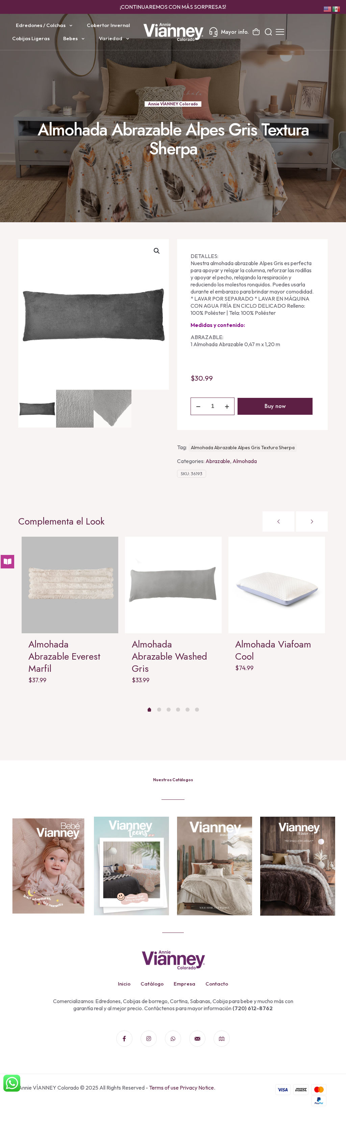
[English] (327, 8)
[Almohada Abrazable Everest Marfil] (70, 585)
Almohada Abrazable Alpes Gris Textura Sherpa (243, 447)
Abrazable (217, 461)
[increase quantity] (227, 406)
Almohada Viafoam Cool (273, 650)
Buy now (275, 406)
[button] (157, 251)
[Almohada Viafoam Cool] (276, 585)
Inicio (124, 983)
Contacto (216, 983)
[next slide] (312, 521)
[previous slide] (278, 521)
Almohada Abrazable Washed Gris (169, 656)
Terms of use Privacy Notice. (182, 1087)
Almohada (244, 461)
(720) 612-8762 (252, 1008)
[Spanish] (336, 8)
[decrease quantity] (198, 406)
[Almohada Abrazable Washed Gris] (173, 585)
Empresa (184, 983)
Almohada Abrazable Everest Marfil (64, 656)
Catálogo (152, 983)
